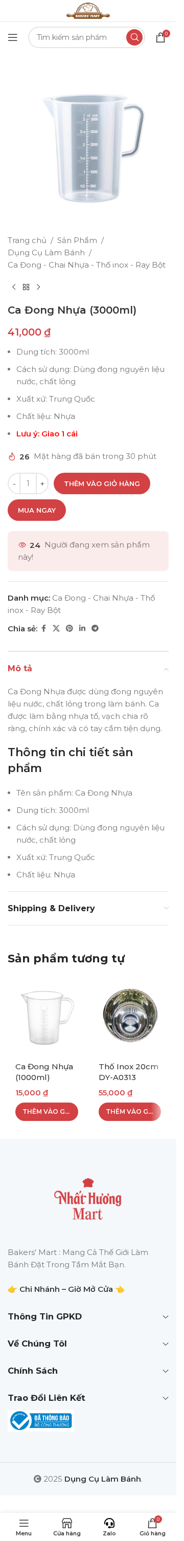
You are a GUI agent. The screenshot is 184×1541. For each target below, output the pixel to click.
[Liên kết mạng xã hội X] (56, 628)
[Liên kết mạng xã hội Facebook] (43, 628)
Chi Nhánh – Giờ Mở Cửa (66, 1289)
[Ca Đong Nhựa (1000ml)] (47, 1016)
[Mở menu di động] (13, 37)
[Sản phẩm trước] (14, 287)
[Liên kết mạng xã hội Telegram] (95, 628)
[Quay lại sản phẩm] (26, 287)
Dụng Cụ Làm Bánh (46, 252)
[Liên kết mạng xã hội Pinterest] (69, 628)
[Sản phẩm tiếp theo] (38, 287)
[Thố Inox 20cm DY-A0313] (130, 1016)
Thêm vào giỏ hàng (102, 483)
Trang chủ (27, 240)
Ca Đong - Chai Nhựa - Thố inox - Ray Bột (87, 265)
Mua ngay (37, 510)
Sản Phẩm (77, 240)
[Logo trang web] (87, 10)
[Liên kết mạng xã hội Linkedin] (82, 628)
